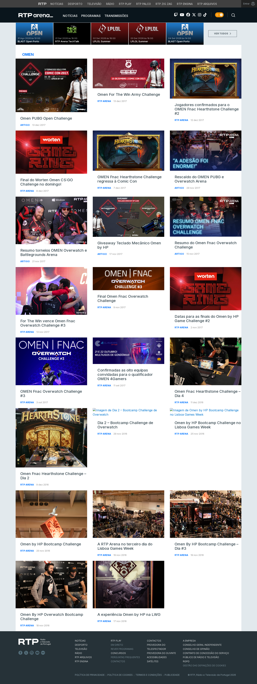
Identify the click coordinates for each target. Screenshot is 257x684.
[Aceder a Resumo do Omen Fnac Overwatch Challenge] (205, 217)
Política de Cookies (120, 674)
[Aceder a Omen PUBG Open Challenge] (51, 85)
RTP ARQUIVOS (83, 657)
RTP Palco (143, 3)
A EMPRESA (189, 640)
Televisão (94, 3)
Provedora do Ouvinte (161, 653)
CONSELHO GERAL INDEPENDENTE (202, 644)
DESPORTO (81, 644)
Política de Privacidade (90, 674)
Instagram (32, 653)
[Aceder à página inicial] (39, 15)
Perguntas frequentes (125, 657)
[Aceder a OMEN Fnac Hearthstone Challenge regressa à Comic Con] (128, 151)
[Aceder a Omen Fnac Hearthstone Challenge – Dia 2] (51, 437)
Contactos (118, 661)
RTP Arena (104, 101)
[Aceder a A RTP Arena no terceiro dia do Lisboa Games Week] (128, 514)
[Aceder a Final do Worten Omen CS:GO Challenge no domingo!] (51, 152)
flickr (43, 653)
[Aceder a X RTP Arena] (194, 15)
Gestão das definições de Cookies (204, 665)
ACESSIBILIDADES (157, 657)
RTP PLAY (116, 640)
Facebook (20, 653)
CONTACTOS (154, 640)
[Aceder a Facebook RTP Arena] (188, 15)
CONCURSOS (118, 653)
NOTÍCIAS (80, 640)
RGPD (186, 661)
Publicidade (172, 674)
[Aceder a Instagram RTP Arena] (199, 15)
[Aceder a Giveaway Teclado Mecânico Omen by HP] (128, 217)
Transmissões (116, 16)
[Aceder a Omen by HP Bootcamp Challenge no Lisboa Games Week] (205, 412)
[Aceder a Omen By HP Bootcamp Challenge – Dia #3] (205, 514)
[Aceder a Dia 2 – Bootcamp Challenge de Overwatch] (128, 412)
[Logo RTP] (34, 642)
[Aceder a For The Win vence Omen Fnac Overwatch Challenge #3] (51, 291)
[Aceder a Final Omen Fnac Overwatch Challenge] (128, 278)
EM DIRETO (117, 644)
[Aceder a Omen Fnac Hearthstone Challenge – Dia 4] (205, 361)
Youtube (37, 653)
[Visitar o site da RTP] (42, 4)
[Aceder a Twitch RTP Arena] (175, 15)
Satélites (152, 661)
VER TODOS (221, 33)
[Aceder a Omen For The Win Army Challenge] (128, 73)
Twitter (26, 653)
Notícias (56, 3)
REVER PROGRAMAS (122, 649)
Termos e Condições (148, 674)
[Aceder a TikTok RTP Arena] (205, 15)
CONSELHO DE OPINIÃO (196, 649)
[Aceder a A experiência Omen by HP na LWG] (128, 585)
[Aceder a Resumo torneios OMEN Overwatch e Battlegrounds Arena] (51, 220)
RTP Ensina (185, 3)
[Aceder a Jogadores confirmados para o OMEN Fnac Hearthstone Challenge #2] (205, 79)
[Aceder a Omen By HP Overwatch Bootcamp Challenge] (51, 585)
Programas (91, 16)
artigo (25, 125)
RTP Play (125, 3)
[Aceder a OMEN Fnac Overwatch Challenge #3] (51, 361)
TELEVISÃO (81, 649)
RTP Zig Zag (164, 3)
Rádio (110, 3)
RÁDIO (78, 653)
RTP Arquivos (207, 3)
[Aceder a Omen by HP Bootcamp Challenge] (51, 514)
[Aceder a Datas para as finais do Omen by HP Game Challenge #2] (205, 288)
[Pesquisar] (232, 15)
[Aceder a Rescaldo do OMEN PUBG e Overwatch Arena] (205, 151)
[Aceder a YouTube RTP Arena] (182, 15)
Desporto (75, 3)
